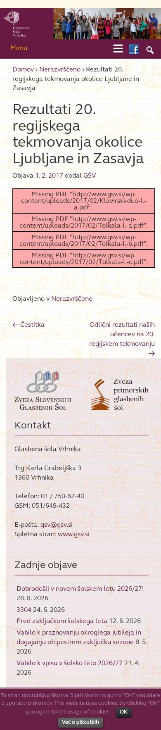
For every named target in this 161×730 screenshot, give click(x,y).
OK (124, 712)
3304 (24, 609)
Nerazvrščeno (59, 69)
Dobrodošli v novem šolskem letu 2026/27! (80, 588)
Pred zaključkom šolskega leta (62, 621)
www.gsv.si (74, 534)
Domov (23, 69)
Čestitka (28, 324)
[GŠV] (80, 23)
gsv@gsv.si (56, 524)
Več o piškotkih (80, 722)
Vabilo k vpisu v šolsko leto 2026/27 (70, 663)
